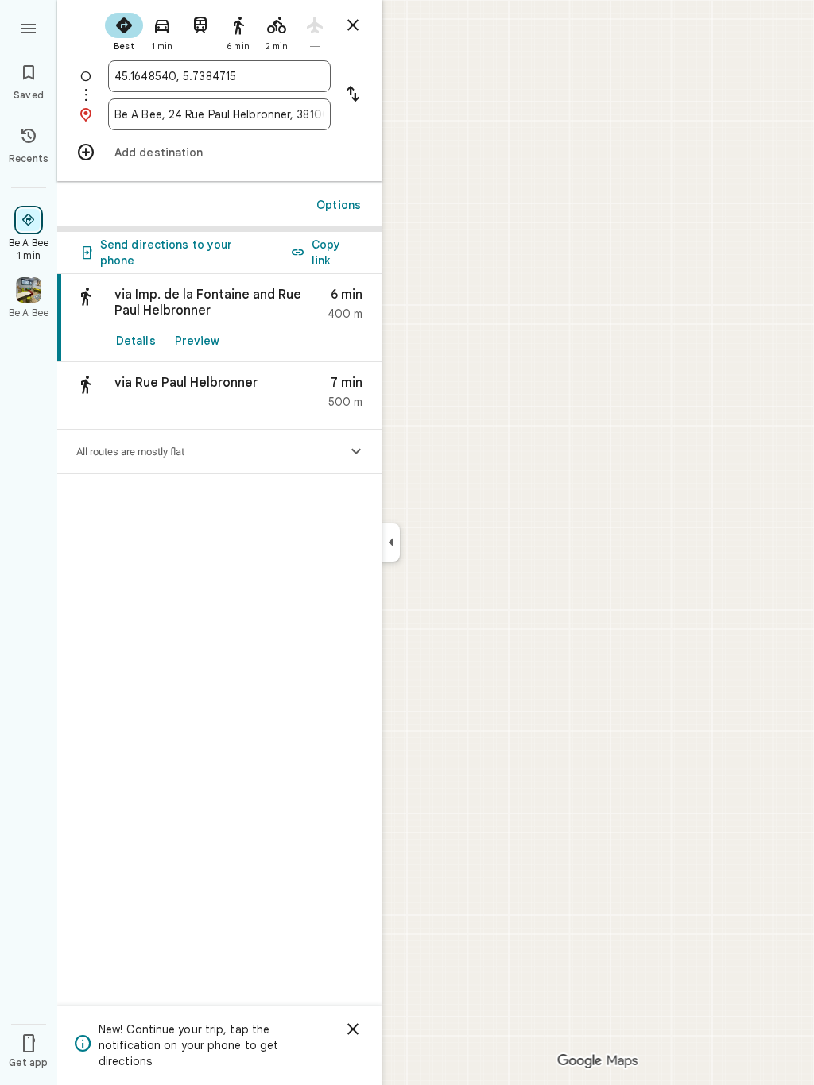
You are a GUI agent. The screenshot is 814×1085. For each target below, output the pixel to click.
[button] (219, 396)
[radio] (124, 30)
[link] (219, 318)
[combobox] (219, 76)
